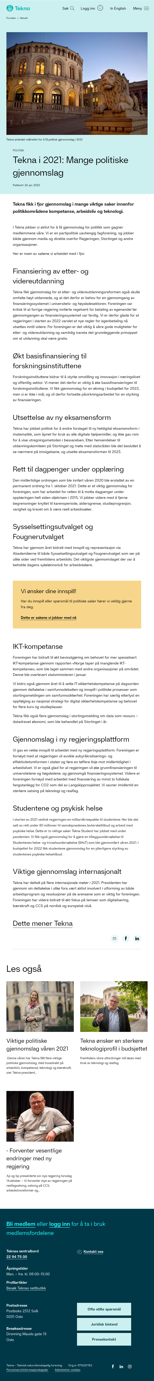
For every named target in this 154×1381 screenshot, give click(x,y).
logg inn (59, 1223)
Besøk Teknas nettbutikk (26, 1288)
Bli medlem (20, 1223)
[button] (68, 8)
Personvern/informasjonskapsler (27, 1369)
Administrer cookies (67, 1369)
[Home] (17, 8)
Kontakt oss (93, 1251)
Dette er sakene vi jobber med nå (48, 617)
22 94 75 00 (16, 1256)
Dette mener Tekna (43, 923)
